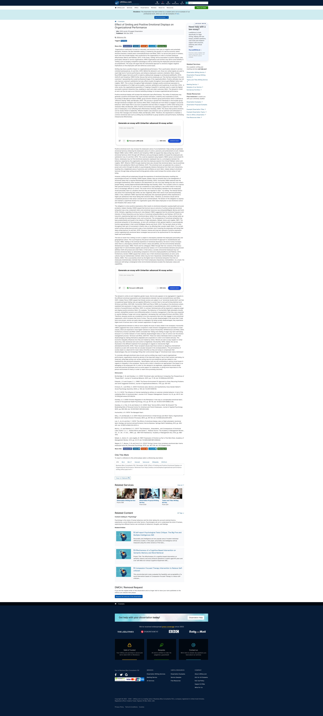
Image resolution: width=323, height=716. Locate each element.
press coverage (168, 627)
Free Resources (176, 681)
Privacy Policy (119, 707)
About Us (162, 7)
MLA (123, 462)
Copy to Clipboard (122, 478)
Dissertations (145, 7)
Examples (121, 21)
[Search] (186, 3)
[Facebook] (116, 674)
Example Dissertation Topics (196, 112)
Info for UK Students (201, 677)
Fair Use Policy (199, 681)
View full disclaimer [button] (160, 17)
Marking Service (192, 84)
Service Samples (176, 677)
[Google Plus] (126, 674)
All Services (150, 681)
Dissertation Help (196, 618)
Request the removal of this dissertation (128, 596)
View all (180, 485)
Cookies (141, 707)
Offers (136, 7)
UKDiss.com (121, 7)
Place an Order (201, 7)
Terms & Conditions (131, 707)
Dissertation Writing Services (156, 674)
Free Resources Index (194, 117)
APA (117, 462)
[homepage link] (115, 21)
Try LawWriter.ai (195, 50)
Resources (170, 7)
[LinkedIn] (121, 674)
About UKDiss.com (201, 674)
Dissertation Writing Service (196, 72)
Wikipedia (155, 462)
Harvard (137, 462)
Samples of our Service (194, 87)
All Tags (180, 513)
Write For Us (199, 687)
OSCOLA (164, 462)
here (177, 14)
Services (129, 7)
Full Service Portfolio (193, 90)
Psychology (124, 40)
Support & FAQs (200, 684)
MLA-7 (130, 462)
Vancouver (146, 462)
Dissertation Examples (194, 102)
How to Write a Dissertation (196, 115)
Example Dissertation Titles (196, 109)
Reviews (153, 7)
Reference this (121, 37)
